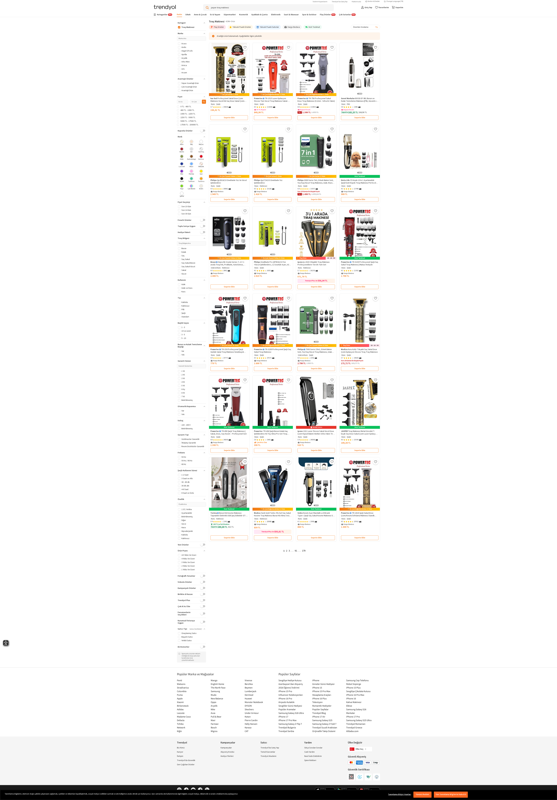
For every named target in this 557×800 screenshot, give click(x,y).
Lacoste (181, 713)
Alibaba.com (352, 731)
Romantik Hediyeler (321, 705)
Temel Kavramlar (268, 752)
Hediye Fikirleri (227, 756)
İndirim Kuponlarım (320, 1)
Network (181, 727)
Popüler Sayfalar (320, 709)
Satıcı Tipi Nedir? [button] (196, 629)
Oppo (213, 702)
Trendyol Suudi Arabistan (324, 727)
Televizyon (317, 702)
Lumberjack (250, 691)
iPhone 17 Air (318, 716)
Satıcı (264, 742)
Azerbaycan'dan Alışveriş (290, 684)
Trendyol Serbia (286, 731)
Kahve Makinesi (353, 702)
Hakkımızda (356, 1)
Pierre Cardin (251, 720)
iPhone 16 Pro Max (355, 694)
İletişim (180, 756)
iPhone (315, 680)
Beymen (249, 687)
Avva (213, 713)
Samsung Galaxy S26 (356, 709)
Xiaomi (180, 702)
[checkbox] (182, 143)
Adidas (180, 709)
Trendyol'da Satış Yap (339, 1)
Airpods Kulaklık (286, 702)
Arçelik (214, 705)
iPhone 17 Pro (353, 716)
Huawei (248, 698)
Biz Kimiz (181, 747)
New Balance (217, 698)
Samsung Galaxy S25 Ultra (358, 720)
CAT (246, 731)
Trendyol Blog (319, 713)
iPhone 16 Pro (285, 698)
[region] (278, 795)
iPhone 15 (317, 687)
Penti (179, 680)
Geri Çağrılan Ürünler (186, 764)
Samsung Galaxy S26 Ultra (291, 713)
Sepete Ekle (229, 117)
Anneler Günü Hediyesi (323, 684)
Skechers (249, 709)
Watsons (181, 684)
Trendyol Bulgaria (287, 727)
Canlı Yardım (309, 752)
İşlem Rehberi (310, 760)
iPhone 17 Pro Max (287, 720)
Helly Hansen (251, 723)
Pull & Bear (216, 716)
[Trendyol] (165, 7)
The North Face (218, 687)
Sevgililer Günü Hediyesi (290, 705)
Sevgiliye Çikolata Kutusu (358, 691)
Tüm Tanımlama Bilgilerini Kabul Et (450, 794)
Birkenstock (183, 705)
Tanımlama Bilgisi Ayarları (399, 794)
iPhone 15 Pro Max (321, 691)
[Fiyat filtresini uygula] (204, 102)
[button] (191, 23)
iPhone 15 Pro (285, 691)
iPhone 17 (283, 716)
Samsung (215, 691)
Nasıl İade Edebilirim (313, 756)
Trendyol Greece (354, 727)
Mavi (213, 720)
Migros (214, 731)
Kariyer (180, 752)
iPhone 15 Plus (353, 687)
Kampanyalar (226, 747)
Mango (214, 680)
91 (296, 550)
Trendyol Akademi (268, 756)
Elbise (349, 705)
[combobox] (365, 27)
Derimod (249, 694)
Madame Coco (184, 716)
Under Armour (252, 713)
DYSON (248, 705)
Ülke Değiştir (355, 742)
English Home (217, 684)
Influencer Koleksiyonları (290, 694)
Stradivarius (183, 687)
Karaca (248, 727)
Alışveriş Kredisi (227, 752)
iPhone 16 (351, 698)
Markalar (350, 713)
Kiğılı (179, 731)
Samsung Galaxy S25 (322, 720)
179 (303, 550)
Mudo (213, 694)
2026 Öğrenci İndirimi (288, 687)
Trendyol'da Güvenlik (186, 760)
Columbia (181, 691)
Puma (180, 694)
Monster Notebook (254, 702)
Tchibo (180, 723)
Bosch (214, 727)
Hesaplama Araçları (321, 694)
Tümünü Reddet (422, 794)
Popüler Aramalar (287, 709)
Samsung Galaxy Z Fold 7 (324, 723)
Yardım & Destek (374, 1)
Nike (213, 709)
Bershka (249, 684)
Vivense (248, 680)
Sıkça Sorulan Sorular (313, 747)
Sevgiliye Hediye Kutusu (290, 680)
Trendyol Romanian (355, 723)
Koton (248, 716)
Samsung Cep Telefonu (357, 680)
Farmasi (214, 723)
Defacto (181, 720)
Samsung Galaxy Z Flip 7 (290, 723)
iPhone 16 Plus (319, 698)
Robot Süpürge (353, 684)
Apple (180, 698)
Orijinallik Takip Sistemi (323, 731)
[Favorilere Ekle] (245, 47)
